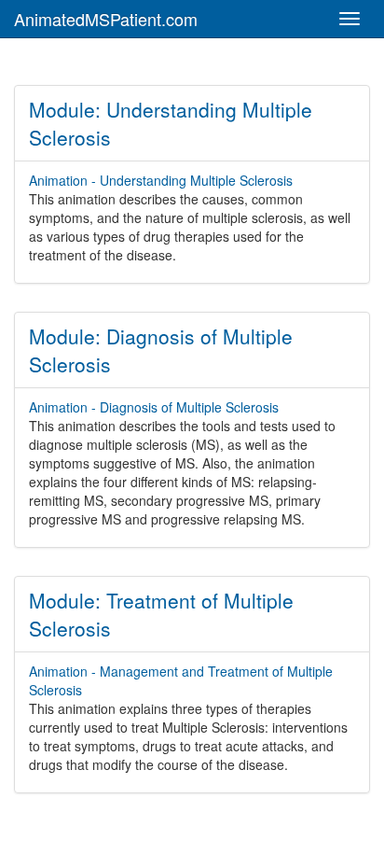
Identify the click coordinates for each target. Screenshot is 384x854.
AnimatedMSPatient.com (106, 19)
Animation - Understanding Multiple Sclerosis (161, 180)
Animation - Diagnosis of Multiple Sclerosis (154, 407)
